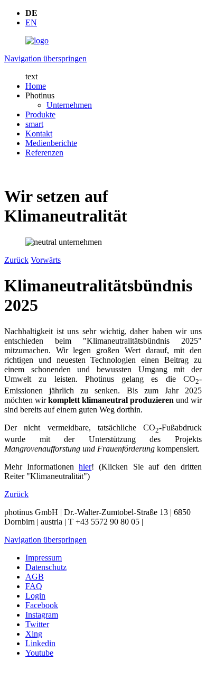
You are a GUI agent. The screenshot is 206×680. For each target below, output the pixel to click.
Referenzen (44, 152)
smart (34, 124)
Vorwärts (46, 259)
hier (85, 466)
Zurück (16, 259)
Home (35, 85)
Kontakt (38, 133)
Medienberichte (51, 143)
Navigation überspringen (45, 58)
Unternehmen (69, 104)
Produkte (40, 114)
